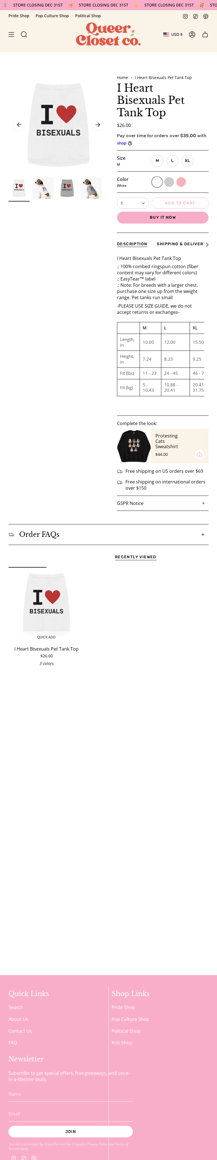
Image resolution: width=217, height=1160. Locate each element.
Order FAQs (39, 535)
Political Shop (88, 15)
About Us (18, 1019)
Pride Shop (18, 15)
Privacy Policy (97, 1144)
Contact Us (20, 1031)
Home (122, 77)
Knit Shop (122, 1042)
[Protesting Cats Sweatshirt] (134, 446)
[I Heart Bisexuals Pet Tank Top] (46, 605)
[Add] (199, 454)
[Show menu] (11, 34)
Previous (19, 124)
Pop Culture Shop (52, 15)
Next (97, 124)
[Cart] (205, 34)
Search (15, 1007)
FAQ (12, 1042)
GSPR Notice (130, 503)
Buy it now (163, 217)
